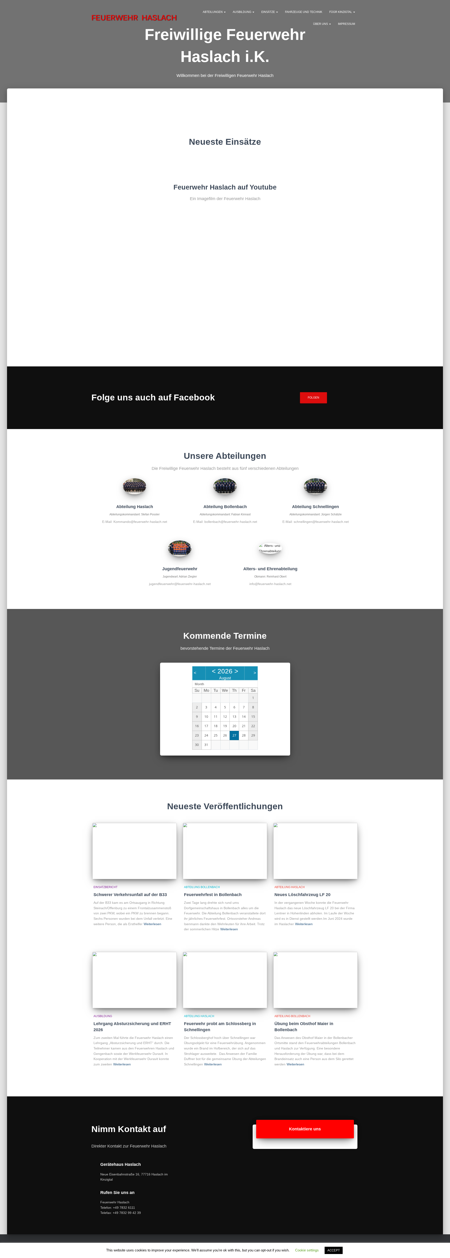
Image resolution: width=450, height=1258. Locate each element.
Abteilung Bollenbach (202, 887)
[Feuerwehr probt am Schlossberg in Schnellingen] (225, 980)
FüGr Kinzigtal (341, 12)
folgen (313, 397)
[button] (224, 12)
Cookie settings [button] (307, 1250)
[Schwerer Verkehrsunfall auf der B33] (134, 851)
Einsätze (268, 12)
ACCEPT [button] (333, 1250)
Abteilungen (213, 12)
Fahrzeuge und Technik (303, 12)
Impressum (346, 24)
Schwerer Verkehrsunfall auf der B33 (130, 894)
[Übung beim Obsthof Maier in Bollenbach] (315, 980)
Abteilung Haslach (289, 887)
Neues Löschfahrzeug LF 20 (302, 894)
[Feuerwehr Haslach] (134, 18)
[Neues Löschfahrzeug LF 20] (315, 851)
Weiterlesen (152, 924)
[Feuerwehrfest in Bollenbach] (225, 851)
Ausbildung (242, 12)
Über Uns (321, 24)
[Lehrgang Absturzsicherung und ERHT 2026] (134, 980)
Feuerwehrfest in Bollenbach (213, 894)
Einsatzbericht (105, 887)
